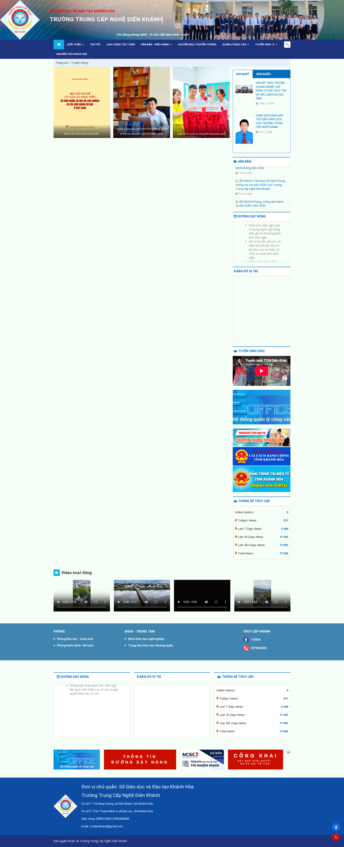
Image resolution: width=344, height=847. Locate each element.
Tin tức (95, 44)
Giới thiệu (74, 44)
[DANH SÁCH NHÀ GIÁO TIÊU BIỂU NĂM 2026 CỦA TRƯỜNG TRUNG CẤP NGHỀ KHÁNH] (244, 130)
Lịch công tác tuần (121, 44)
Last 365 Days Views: (252, 545)
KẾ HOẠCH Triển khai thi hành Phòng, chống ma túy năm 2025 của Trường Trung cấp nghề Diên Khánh (261, 175)
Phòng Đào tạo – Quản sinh (75, 638)
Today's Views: (248, 520)
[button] (285, 759)
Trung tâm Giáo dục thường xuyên (150, 645)
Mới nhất (242, 74)
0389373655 (104, 818)
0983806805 (121, 818)
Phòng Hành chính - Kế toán (75, 645)
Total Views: (246, 553)
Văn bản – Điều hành (155, 44)
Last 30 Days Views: (251, 537)
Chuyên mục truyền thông (197, 44)
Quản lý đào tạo (234, 44)
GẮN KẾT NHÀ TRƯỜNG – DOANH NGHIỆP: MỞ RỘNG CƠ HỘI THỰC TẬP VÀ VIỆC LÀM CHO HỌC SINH (271, 90)
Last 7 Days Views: (250, 529)
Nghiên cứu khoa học (72, 54)
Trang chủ (62, 62)
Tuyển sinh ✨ (265, 44)
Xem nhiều (263, 74)
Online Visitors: (245, 512)
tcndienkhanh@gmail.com (106, 826)
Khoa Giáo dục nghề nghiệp (146, 638)
